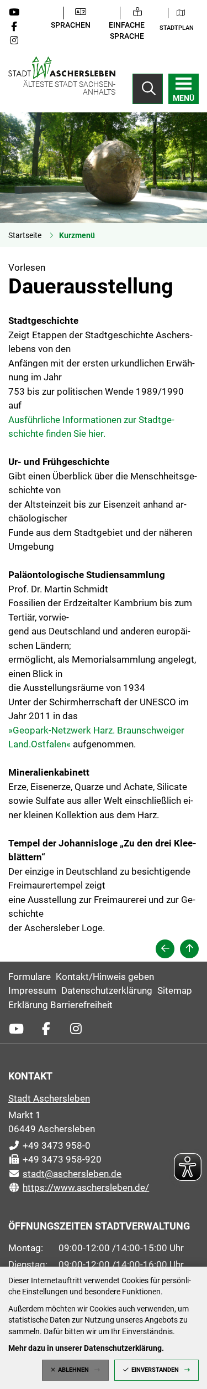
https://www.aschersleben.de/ (78, 1187)
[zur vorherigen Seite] (165, 948)
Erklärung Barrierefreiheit (60, 1004)
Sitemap (174, 990)
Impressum (32, 990)
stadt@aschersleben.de (64, 1173)
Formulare (29, 976)
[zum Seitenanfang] (189, 948)
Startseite (24, 235)
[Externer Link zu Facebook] (18, 26)
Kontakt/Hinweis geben (105, 976)
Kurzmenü (77, 235)
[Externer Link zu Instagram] (18, 40)
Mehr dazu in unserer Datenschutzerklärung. (86, 1348)
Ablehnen (73, 1369)
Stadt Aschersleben (49, 1098)
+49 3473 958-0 (49, 1145)
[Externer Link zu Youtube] (18, 12)
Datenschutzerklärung (106, 990)
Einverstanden (155, 1369)
